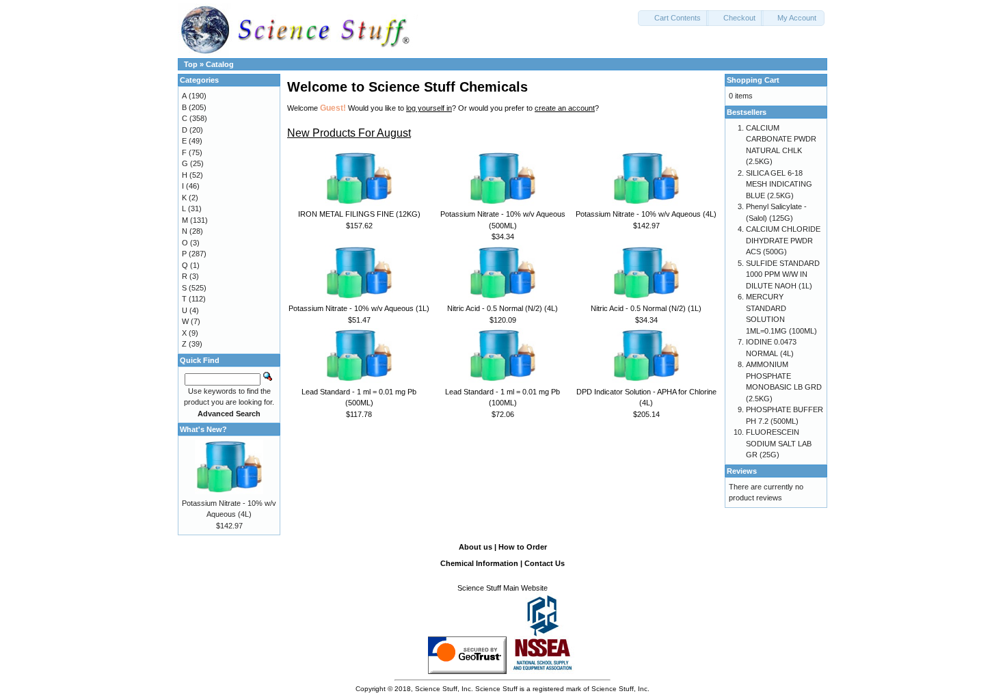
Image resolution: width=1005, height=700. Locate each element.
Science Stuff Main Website (502, 588)
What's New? (203, 429)
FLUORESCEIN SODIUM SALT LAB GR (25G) (779, 443)
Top (191, 64)
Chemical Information (479, 563)
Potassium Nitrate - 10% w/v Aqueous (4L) (646, 214)
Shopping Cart (753, 80)
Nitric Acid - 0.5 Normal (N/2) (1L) (646, 308)
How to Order (522, 547)
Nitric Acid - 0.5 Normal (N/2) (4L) (502, 308)
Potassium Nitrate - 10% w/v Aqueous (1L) (359, 308)
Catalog (220, 64)
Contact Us (544, 563)
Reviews (742, 471)
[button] (673, 18)
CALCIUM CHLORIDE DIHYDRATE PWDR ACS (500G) (783, 240)
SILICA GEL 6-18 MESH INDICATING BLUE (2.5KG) (779, 184)
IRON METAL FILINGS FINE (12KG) (359, 214)
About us (475, 547)
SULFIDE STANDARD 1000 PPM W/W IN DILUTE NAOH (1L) (783, 274)
